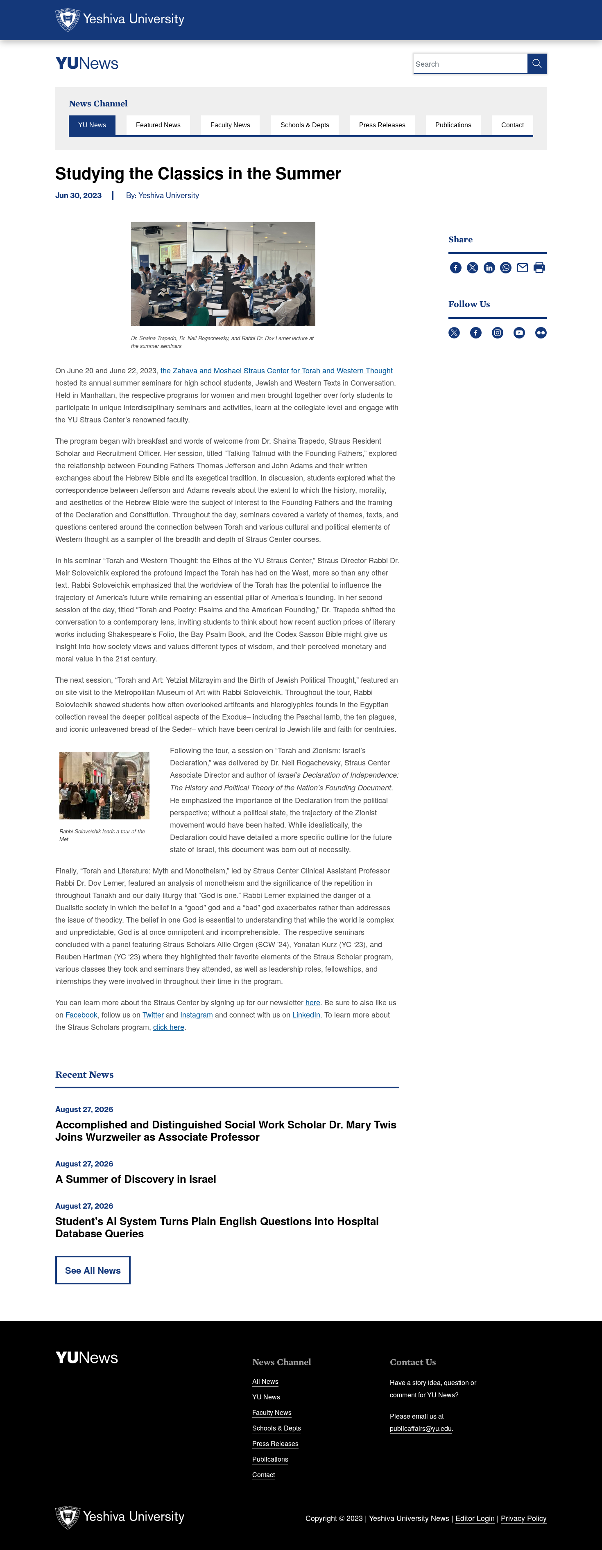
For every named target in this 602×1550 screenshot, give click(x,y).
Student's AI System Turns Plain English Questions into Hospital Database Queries (217, 1227)
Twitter (454, 332)
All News (265, 1381)
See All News (93, 1270)
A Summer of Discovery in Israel (135, 1178)
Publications (453, 125)
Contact (512, 125)
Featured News (158, 125)
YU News (92, 125)
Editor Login (475, 1517)
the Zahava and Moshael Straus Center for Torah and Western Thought (277, 370)
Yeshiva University (119, 20)
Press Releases (382, 125)
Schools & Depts (305, 125)
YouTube (519, 332)
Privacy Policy (524, 1517)
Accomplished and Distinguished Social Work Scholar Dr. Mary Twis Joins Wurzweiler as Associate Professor (225, 1130)
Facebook (476, 332)
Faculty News (230, 125)
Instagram (497, 332)
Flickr (541, 332)
